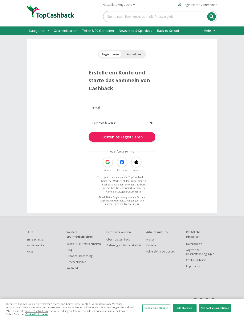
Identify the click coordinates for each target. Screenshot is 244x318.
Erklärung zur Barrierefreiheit (124, 245)
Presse (150, 239)
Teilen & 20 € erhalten (98, 31)
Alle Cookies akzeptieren (215, 308)
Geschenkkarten (65, 31)
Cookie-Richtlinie (196, 260)
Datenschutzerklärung (124, 204)
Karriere (151, 245)
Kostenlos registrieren (122, 137)
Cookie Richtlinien (36, 314)
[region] (122, 308)
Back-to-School (168, 31)
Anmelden (134, 54)
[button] (119, 4)
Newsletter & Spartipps (135, 31)
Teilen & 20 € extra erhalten (84, 244)
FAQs (30, 251)
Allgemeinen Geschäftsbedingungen (119, 200)
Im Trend (72, 268)
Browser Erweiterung (79, 256)
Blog (69, 250)
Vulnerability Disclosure (160, 251)
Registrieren (110, 54)
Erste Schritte (35, 239)
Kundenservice (36, 245)
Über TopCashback (118, 239)
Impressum (193, 266)
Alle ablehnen (184, 308)
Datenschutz (194, 244)
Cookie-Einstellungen (156, 308)
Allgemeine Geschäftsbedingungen (200, 252)
